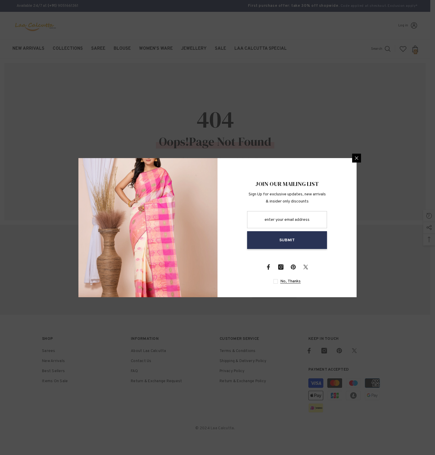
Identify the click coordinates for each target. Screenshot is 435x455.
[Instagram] (281, 267)
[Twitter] (305, 267)
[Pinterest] (293, 267)
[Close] (356, 158)
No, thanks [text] (290, 281)
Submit (287, 240)
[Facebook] (268, 267)
